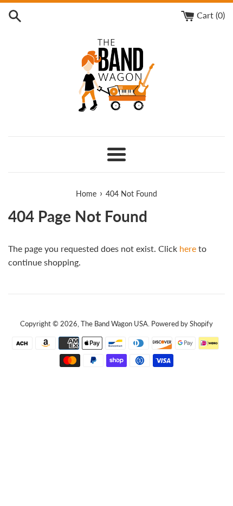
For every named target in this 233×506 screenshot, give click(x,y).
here (187, 248)
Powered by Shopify (182, 323)
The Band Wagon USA (114, 323)
